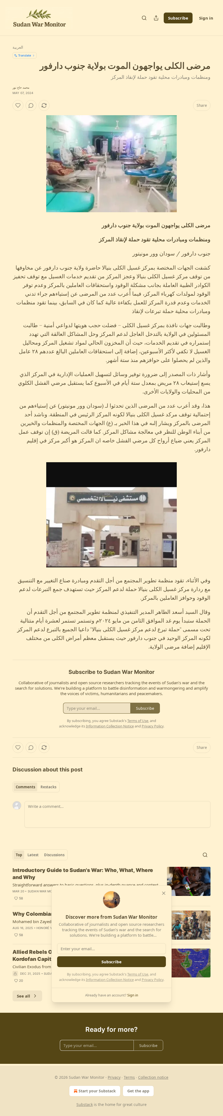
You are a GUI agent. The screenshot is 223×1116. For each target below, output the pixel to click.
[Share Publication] (156, 17)
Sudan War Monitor (44, 891)
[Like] (18, 105)
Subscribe (178, 18)
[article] (111, 884)
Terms (129, 1077)
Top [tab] (19, 854)
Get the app (138, 1090)
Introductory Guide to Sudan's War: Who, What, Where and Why (83, 873)
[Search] (144, 17)
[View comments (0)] (31, 105)
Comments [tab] (25, 786)
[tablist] (36, 786)
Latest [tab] (33, 854)
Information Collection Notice (110, 979)
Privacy (114, 1077)
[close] (163, 893)
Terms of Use (137, 974)
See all (23, 996)
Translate (24, 55)
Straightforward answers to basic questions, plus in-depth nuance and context (85, 884)
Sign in (206, 18)
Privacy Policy (152, 979)
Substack (84, 1104)
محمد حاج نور (21, 87)
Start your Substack (97, 1090)
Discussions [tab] (54, 854)
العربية (18, 47)
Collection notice (153, 1077)
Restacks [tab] (48, 786)
